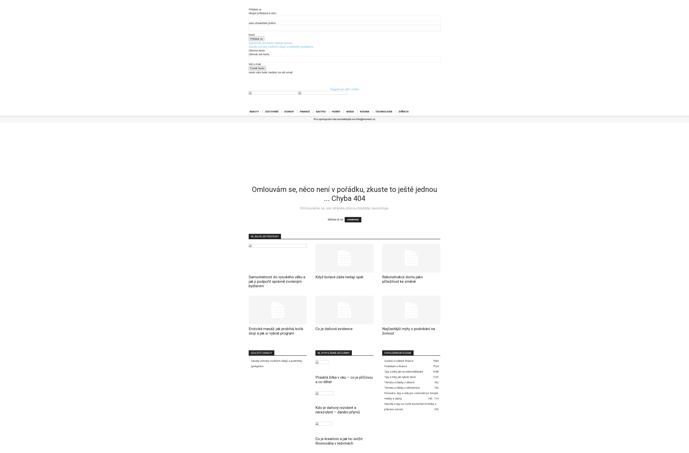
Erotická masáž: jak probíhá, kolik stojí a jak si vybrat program (276, 331)
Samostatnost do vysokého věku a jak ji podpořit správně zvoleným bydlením (277, 281)
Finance (305, 111)
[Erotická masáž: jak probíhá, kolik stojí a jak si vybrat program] (278, 310)
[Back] (250, 5)
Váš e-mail (255, 64)
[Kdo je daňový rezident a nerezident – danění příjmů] (344, 397)
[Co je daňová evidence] (344, 310)
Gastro (321, 111)
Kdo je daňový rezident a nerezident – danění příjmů (337, 410)
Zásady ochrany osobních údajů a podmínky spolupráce (281, 46)
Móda (350, 111)
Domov (289, 111)
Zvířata (403, 111)
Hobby (336, 111)
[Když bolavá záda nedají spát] (344, 258)
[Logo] (273, 93)
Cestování (271, 111)
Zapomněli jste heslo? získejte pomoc (271, 43)
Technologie (383, 111)
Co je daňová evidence (334, 329)
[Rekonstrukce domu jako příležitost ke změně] (411, 258)
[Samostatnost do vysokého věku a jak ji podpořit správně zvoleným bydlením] (278, 258)
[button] (436, 95)
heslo (252, 34)
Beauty (254, 111)
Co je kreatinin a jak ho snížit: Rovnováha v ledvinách (339, 441)
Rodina (364, 111)
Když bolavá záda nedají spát (339, 277)
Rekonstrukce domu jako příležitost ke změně (402, 279)
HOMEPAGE (353, 219)
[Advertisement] (344, 149)
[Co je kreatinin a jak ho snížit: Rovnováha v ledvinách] (344, 428)
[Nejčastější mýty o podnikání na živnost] (411, 310)
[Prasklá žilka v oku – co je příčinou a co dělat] (344, 366)
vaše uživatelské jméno (262, 23)
